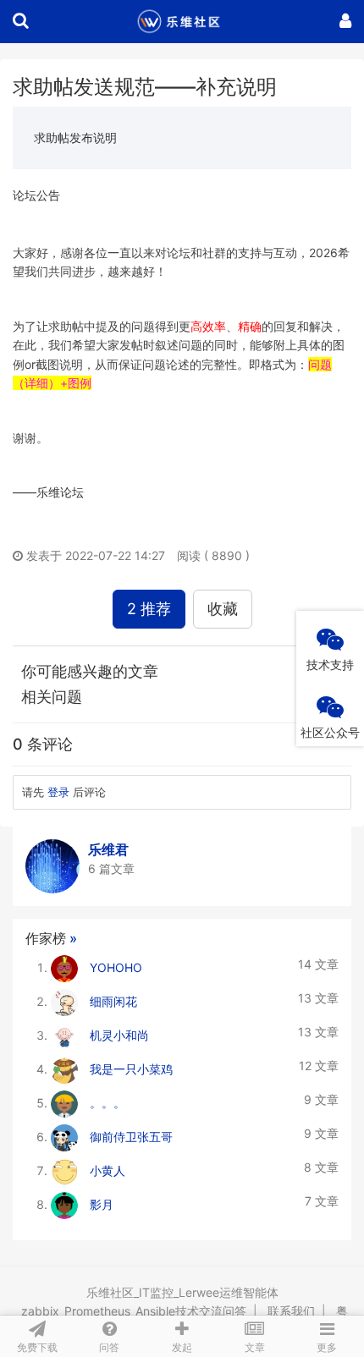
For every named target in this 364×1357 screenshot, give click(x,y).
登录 (58, 792)
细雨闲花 (113, 1001)
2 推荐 (149, 609)
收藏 (222, 609)
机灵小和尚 (119, 1035)
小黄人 (107, 1170)
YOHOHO (116, 967)
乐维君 (108, 849)
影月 (101, 1204)
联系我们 (291, 1311)
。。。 (107, 1103)
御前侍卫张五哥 (131, 1136)
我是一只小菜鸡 (131, 1069)
